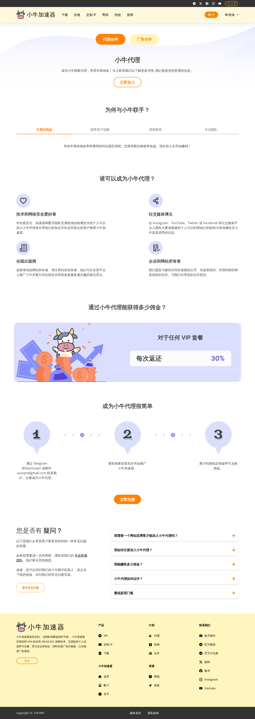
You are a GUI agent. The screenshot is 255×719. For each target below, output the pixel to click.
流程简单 (155, 129)
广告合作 (144, 39)
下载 (65, 15)
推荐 (130, 15)
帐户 (211, 15)
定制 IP (91, 15)
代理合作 (110, 39)
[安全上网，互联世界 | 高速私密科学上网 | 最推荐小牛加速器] (194, 3)
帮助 (105, 15)
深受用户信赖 (99, 129)
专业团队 (211, 129)
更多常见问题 (30, 587)
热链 (118, 15)
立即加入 (127, 82)
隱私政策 (153, 713)
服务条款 (135, 713)
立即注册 (127, 499)
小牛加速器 (41, 14)
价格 (77, 15)
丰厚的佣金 (44, 129)
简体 (232, 15)
